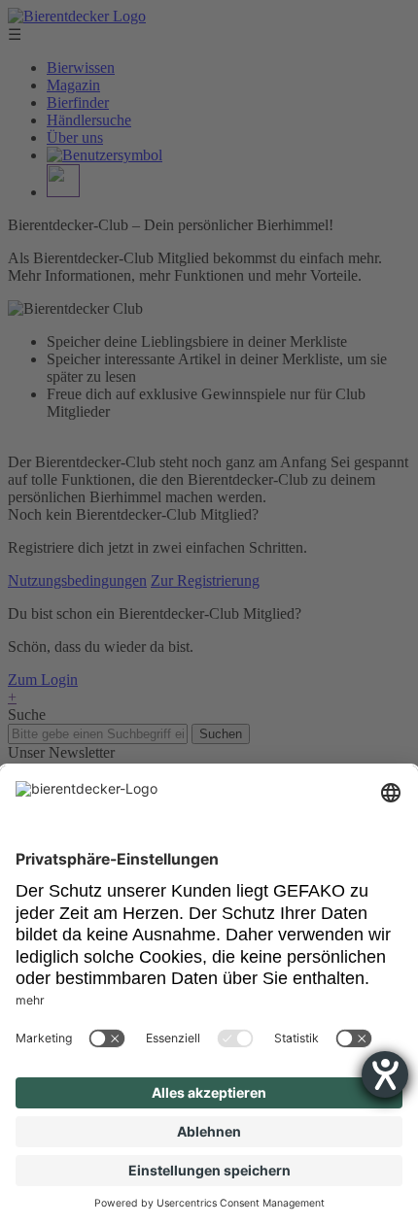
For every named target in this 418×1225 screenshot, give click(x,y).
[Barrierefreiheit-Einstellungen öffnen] (385, 1074)
